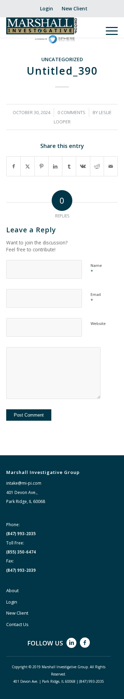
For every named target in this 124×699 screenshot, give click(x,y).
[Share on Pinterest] (41, 166)
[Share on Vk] (83, 166)
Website (98, 323)
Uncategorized (62, 59)
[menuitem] (47, 8)
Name (96, 268)
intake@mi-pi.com (23, 483)
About (12, 590)
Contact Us (17, 624)
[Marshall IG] (50, 31)
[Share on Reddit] (97, 166)
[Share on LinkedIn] (55, 166)
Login (46, 8)
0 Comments (71, 112)
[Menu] (108, 31)
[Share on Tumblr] (69, 166)
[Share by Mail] (110, 166)
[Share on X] (27, 166)
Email (96, 298)
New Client (74, 8)
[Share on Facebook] (13, 166)
